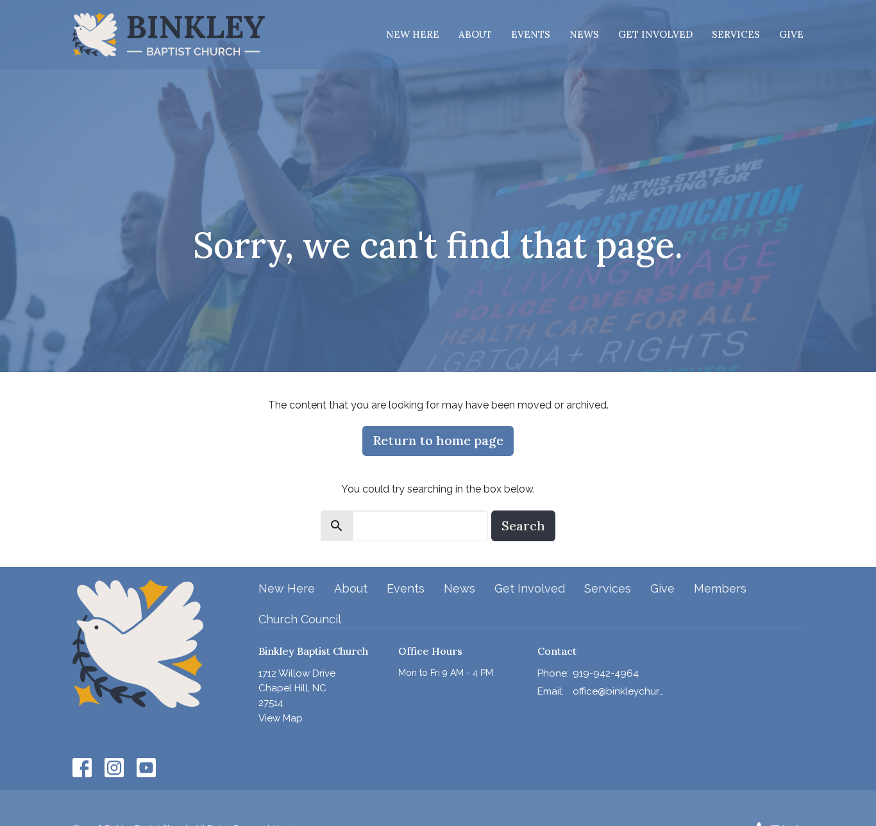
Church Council (299, 619)
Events (530, 34)
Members (720, 588)
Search (523, 526)
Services (736, 34)
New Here (412, 34)
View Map (280, 718)
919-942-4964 (606, 673)
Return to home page (438, 440)
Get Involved (655, 34)
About (475, 34)
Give (791, 34)
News (584, 34)
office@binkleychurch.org (618, 691)
